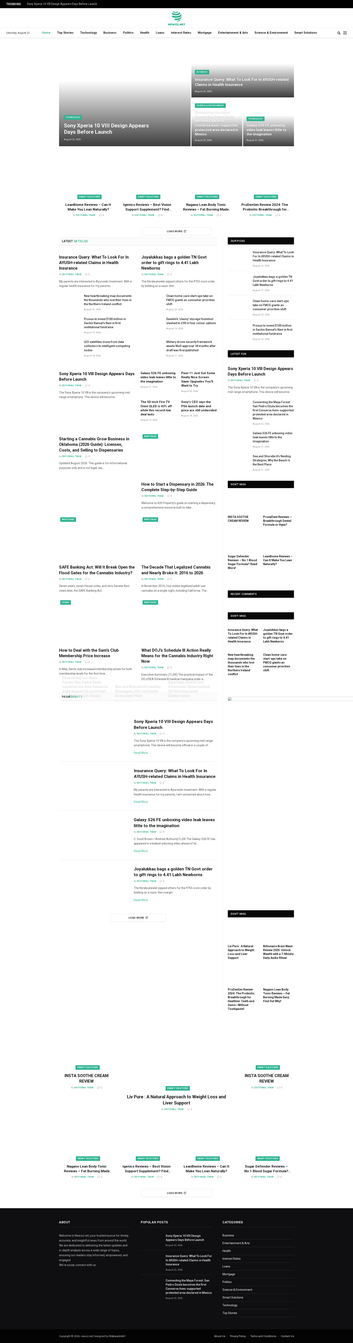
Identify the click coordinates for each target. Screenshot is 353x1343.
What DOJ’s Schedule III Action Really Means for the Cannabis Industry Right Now (177, 656)
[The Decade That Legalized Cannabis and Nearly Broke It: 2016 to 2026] (179, 538)
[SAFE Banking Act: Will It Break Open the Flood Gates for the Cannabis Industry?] (97, 538)
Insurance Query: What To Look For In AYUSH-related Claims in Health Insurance (242, 82)
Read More (141, 752)
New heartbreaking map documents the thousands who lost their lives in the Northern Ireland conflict (108, 300)
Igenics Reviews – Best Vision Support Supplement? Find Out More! (147, 207)
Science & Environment (271, 33)
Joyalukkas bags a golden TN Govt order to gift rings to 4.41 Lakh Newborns (174, 263)
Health (144, 33)
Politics (128, 33)
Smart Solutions (305, 33)
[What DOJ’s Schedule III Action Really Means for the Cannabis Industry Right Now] (179, 621)
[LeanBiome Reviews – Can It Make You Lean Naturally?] (88, 178)
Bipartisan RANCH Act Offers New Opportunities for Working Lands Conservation (189, 688)
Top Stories (65, 33)
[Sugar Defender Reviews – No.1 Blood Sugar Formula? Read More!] (243, 542)
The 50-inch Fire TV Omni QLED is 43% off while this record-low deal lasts (156, 408)
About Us (219, 1336)
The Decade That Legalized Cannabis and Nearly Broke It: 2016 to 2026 (176, 570)
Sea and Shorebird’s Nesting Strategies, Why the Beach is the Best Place (138, 690)
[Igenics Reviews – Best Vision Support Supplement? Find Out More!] (147, 178)
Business (109, 33)
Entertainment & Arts (233, 33)
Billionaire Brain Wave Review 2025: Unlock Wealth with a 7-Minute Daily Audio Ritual (278, 952)
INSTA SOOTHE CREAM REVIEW (238, 518)
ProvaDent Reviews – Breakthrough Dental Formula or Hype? (277, 520)
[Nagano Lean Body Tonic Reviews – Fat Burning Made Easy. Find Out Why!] (206, 178)
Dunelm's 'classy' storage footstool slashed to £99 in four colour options (191, 321)
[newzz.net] (176, 18)
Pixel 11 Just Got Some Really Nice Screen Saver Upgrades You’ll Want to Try (198, 379)
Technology (88, 33)
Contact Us (287, 1336)
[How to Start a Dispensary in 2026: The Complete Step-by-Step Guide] (179, 455)
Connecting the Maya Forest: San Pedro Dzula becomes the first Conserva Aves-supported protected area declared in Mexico (216, 123)
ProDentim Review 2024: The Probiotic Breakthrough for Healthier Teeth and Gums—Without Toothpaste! (264, 207)
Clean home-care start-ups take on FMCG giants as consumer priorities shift (190, 300)
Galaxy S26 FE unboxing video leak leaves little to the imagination (266, 129)
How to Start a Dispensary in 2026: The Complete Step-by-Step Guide (177, 487)
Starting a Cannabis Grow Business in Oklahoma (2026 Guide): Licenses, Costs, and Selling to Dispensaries (94, 444)
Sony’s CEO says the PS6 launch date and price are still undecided (199, 406)
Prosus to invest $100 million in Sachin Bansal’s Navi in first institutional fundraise (105, 323)
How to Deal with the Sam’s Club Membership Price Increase (89, 653)
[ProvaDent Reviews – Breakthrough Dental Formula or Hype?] (278, 502)
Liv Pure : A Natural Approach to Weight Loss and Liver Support (241, 952)
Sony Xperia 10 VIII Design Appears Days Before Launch (62, 4)
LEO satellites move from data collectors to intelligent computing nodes (107, 346)
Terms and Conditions (263, 1336)
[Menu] (345, 33)
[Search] (339, 33)
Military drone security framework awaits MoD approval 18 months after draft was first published (191, 346)
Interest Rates (181, 33)
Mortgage (205, 33)
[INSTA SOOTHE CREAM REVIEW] (243, 502)
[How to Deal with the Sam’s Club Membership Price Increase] (97, 621)
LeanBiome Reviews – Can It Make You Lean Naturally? (88, 207)
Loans (160, 33)
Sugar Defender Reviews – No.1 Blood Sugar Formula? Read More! (242, 562)
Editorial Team (85, 215)
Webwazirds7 (117, 1336)
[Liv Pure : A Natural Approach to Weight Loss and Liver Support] (243, 932)
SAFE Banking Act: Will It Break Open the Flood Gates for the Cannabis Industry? (97, 570)
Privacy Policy (238, 1336)
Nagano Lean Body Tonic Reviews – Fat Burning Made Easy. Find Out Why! (206, 207)
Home (46, 33)
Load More (175, 231)
